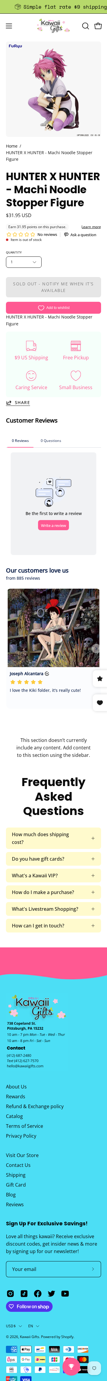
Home (12, 146)
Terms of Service (24, 1126)
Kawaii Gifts (29, 1336)
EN (30, 1326)
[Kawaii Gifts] (53, 25)
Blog (11, 1194)
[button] (85, 26)
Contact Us (18, 1165)
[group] (53, 6)
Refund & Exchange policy (35, 1106)
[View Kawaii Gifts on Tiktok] (24, 1293)
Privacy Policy (21, 1136)
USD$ (11, 1326)
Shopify (67, 1336)
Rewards (15, 1096)
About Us (16, 1086)
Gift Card (16, 1184)
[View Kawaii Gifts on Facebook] (37, 1293)
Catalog (14, 1116)
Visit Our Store (22, 1155)
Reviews (15, 1204)
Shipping (16, 1175)
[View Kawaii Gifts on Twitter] (51, 1293)
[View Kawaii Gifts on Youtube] (65, 1293)
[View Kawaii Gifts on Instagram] (10, 1293)
